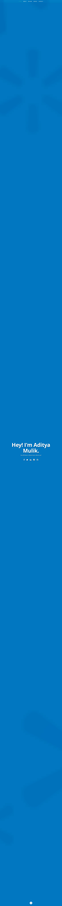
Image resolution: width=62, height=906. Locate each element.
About (25, 1)
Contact (41, 1)
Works (35, 1)
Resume (30, 1)
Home (20, 1)
